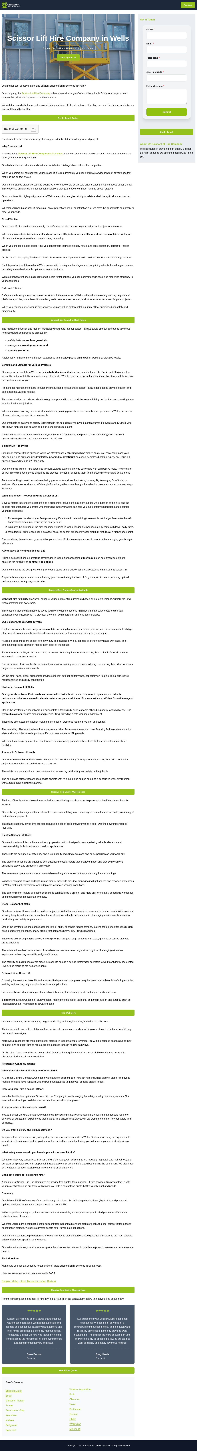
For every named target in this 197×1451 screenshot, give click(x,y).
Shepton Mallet (10, 1281)
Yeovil (72, 1404)
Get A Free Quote (68, 1370)
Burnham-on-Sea (15, 1410)
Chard (72, 1419)
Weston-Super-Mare (80, 1389)
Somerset (11, 1430)
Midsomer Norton (36, 1281)
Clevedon (74, 1399)
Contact (188, 5)
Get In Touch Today (68, 118)
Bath (71, 1394)
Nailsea (10, 1420)
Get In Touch (166, 132)
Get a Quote (66, 57)
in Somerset (40, 153)
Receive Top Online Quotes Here (68, 792)
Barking (51, 1281)
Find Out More (68, 1013)
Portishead (75, 1409)
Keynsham (11, 1415)
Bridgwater (11, 1425)
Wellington (75, 1424)
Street (23, 1281)
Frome (9, 1405)
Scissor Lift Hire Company (36, 93)
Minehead (74, 1429)
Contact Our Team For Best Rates (68, 320)
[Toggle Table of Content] (31, 129)
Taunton (73, 1414)
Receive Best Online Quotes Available (68, 590)
